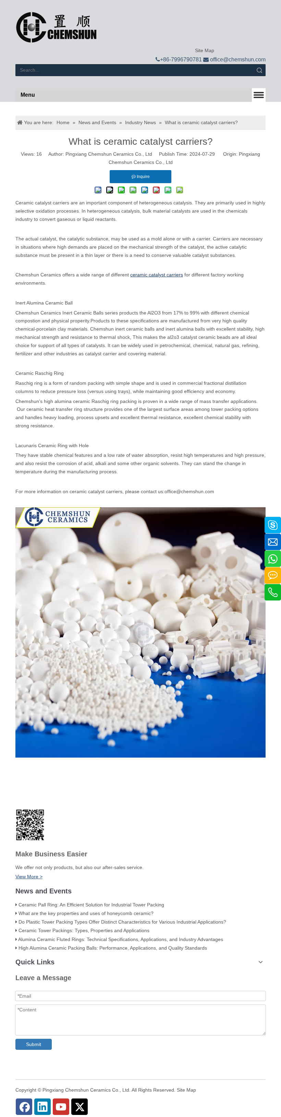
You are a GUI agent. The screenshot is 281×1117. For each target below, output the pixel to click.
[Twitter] (79, 1106)
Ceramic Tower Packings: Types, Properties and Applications (84, 930)
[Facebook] (24, 1106)
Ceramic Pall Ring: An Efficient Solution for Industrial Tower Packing (91, 904)
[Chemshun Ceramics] (56, 27)
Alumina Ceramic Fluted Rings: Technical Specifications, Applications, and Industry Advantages (120, 939)
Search (259, 70)
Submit (33, 1044)
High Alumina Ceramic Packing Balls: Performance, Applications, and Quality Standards (113, 948)
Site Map (204, 50)
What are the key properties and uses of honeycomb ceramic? (86, 913)
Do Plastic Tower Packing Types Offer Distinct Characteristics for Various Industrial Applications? (122, 922)
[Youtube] (61, 1106)
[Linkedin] (42, 1106)
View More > (28, 876)
